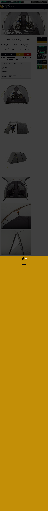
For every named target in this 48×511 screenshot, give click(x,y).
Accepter (24, 264)
